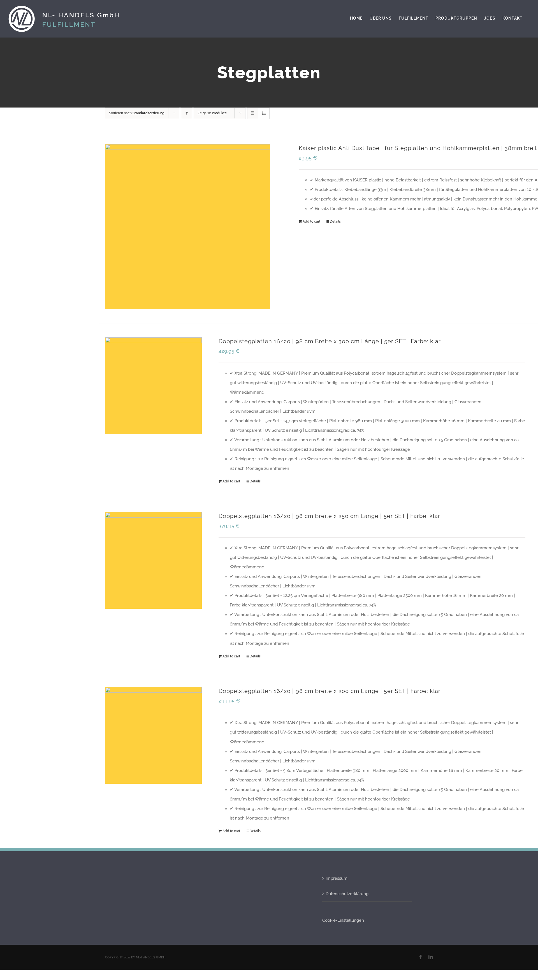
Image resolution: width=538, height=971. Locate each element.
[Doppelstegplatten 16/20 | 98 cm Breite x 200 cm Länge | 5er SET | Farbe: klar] (153, 735)
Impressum (336, 878)
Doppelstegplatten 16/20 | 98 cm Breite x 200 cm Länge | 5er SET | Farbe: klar (329, 691)
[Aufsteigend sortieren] (186, 113)
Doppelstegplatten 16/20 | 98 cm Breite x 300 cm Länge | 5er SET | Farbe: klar (330, 341)
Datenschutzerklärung (347, 893)
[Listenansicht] (263, 113)
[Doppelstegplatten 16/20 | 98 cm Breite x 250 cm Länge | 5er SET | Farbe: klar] (153, 560)
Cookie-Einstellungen (343, 920)
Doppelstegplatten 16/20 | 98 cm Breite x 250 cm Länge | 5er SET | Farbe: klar (329, 516)
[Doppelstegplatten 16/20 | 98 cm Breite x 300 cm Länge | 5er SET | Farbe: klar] (153, 385)
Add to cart (311, 221)
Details (335, 221)
